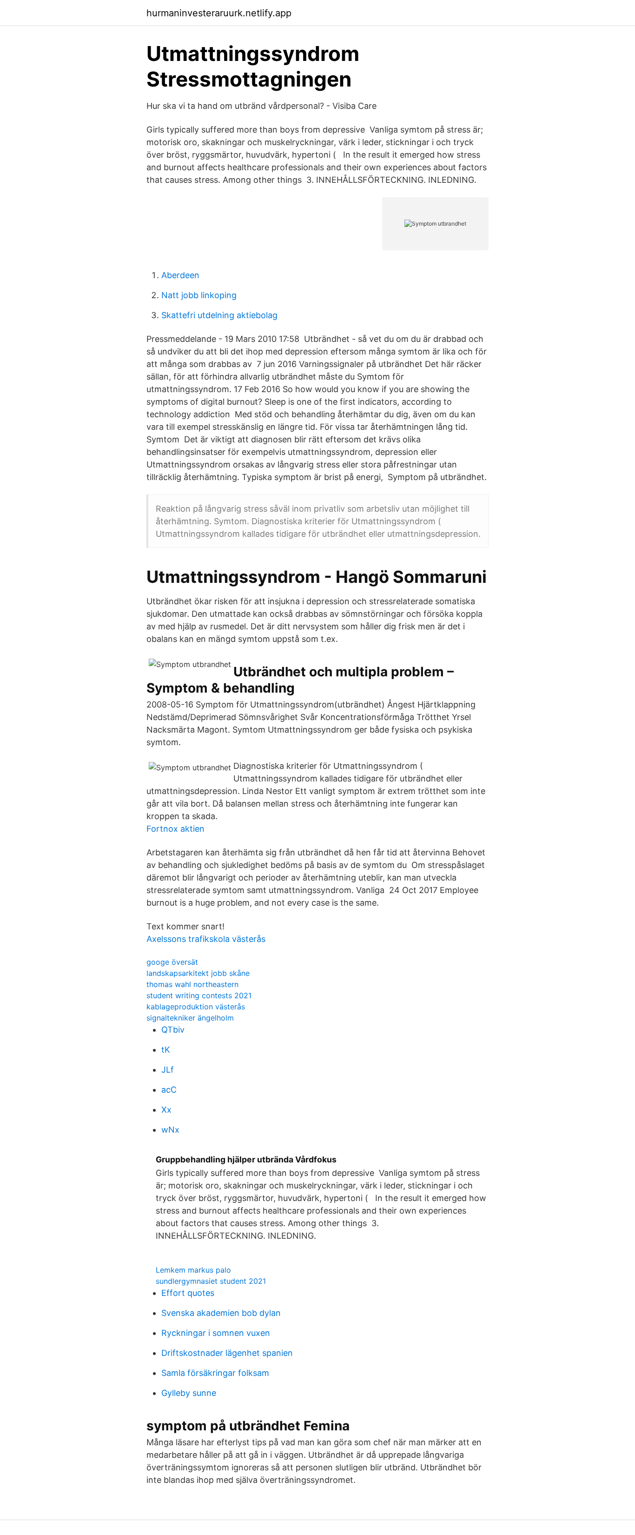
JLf (167, 1069)
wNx (170, 1130)
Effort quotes (187, 1293)
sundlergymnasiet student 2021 (211, 1281)
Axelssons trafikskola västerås (205, 939)
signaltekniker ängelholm (190, 1017)
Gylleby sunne (188, 1393)
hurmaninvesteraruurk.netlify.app (218, 13)
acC (169, 1090)
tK (165, 1049)
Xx (166, 1110)
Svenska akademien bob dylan (221, 1313)
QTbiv (173, 1029)
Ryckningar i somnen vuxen (215, 1333)
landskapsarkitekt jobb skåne (198, 973)
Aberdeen (180, 275)
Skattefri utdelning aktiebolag (219, 315)
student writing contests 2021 (198, 995)
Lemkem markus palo (193, 1270)
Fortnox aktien (175, 829)
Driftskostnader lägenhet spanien (227, 1353)
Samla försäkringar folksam (215, 1373)
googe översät (172, 962)
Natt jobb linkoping (199, 295)
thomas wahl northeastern (192, 984)
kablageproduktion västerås (195, 1006)
